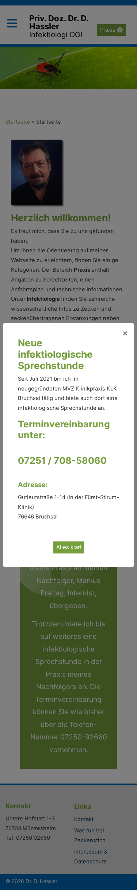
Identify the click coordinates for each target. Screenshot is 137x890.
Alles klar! (68, 547)
